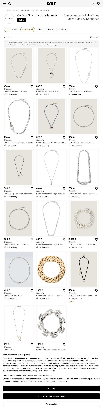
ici (55, 45)
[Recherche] (9, 3)
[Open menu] (4, 3)
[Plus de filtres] (6, 29)
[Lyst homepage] (51, 3)
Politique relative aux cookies (43, 371)
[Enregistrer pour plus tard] (31, 86)
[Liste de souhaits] (98, 3)
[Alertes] (92, 3)
